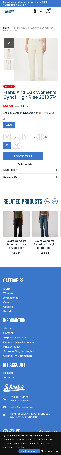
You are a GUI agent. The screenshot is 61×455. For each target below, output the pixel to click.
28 (35, 137)
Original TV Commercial (17, 355)
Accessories (10, 297)
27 (26, 137)
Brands (7, 311)
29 (45, 137)
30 (7, 145)
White (9, 124)
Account (8, 377)
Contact (8, 333)
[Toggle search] (41, 11)
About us (9, 328)
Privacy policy (12, 346)
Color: (7, 119)
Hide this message (29, 451)
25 (7, 137)
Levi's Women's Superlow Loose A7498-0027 (16, 244)
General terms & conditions (20, 342)
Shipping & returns (14, 337)
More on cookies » (49, 451)
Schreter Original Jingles (18, 351)
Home (6, 27)
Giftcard (8, 306)
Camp (6, 302)
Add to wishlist (25, 164)
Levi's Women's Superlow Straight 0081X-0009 (44, 244)
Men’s (7, 288)
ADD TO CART (23, 156)
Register (8, 372)
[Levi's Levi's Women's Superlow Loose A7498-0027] (16, 224)
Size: (6, 131)
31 (16, 145)
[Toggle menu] (54, 11)
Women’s (8, 293)
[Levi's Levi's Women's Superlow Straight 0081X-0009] (45, 224)
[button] (30, 113)
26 (16, 137)
